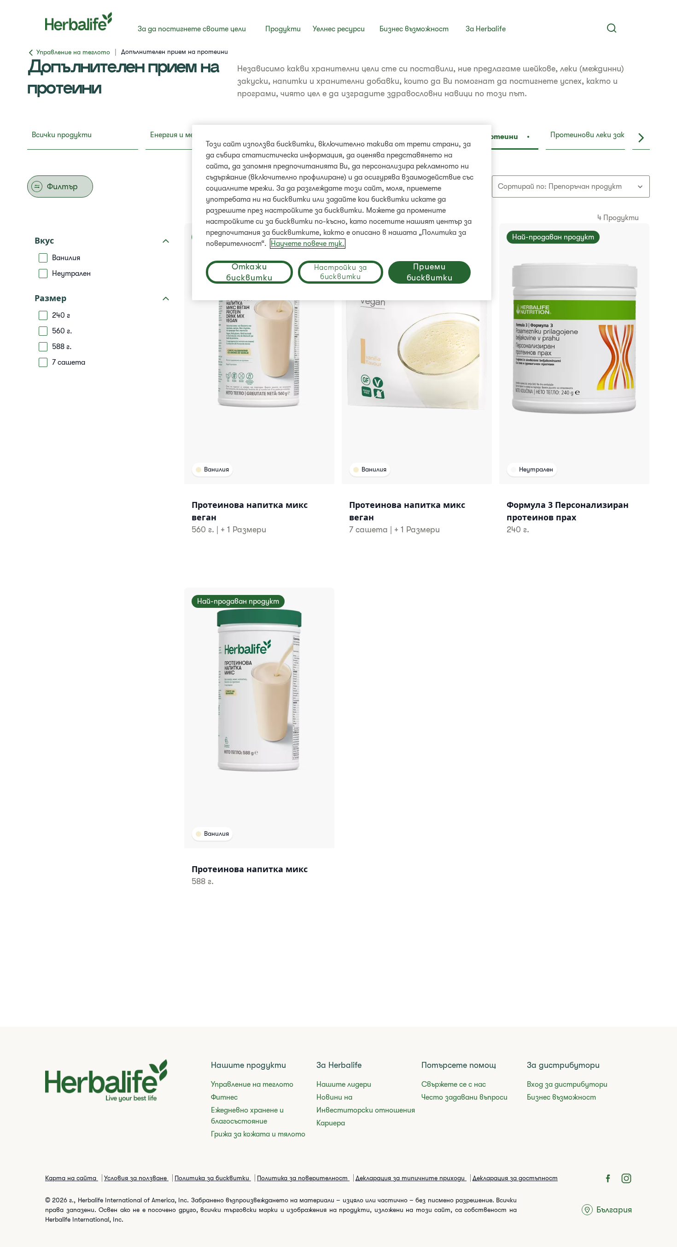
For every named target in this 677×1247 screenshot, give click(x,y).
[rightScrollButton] (641, 138)
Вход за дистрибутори (567, 1084)
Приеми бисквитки (430, 272)
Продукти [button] (283, 29)
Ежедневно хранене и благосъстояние (247, 1115)
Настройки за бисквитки (341, 272)
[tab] (82, 138)
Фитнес (224, 1097)
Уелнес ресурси (339, 29)
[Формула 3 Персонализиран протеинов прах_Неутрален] (574, 390)
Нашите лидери (343, 1084)
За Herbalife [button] (486, 29)
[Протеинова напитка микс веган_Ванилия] (259, 390)
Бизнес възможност (414, 29)
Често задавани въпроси (464, 1097)
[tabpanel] (338, 557)
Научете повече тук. (307, 243)
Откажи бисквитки (249, 272)
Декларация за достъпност (515, 1178)
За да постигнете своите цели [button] (192, 29)
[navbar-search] (612, 28)
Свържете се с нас (453, 1084)
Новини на (334, 1097)
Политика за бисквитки (213, 1178)
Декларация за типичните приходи (411, 1178)
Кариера (330, 1123)
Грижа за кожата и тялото (258, 1134)
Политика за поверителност (303, 1178)
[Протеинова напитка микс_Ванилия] (259, 749)
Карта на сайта (71, 1178)
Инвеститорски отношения (365, 1110)
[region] (341, 212)
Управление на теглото (252, 1084)
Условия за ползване (136, 1178)
